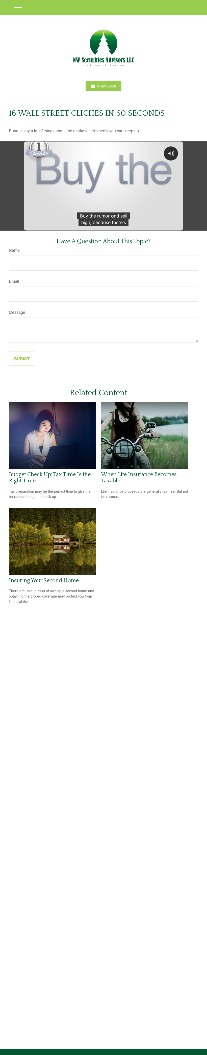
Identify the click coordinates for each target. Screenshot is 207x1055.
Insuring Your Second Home (44, 580)
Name (14, 250)
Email (14, 281)
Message (17, 312)
